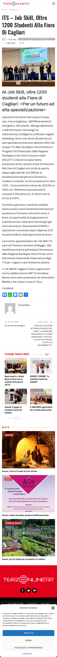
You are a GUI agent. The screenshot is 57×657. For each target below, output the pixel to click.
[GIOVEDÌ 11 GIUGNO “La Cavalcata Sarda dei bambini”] (41, 365)
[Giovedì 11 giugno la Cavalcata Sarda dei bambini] (16, 396)
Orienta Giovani (39, 39)
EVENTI (8, 479)
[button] (53, 608)
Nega (28, 640)
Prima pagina (17, 603)
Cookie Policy (27, 653)
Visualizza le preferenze (28, 648)
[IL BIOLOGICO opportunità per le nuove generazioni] (41, 396)
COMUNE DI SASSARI (42, 362)
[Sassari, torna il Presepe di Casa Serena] (28, 449)
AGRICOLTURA (39, 392)
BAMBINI (11, 392)
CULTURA (45, 603)
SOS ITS (51, 39)
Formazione (24, 39)
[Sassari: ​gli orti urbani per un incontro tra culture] (28, 537)
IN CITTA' (9, 435)
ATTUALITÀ (32, 603)
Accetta (28, 633)
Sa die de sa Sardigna (15, 326)
